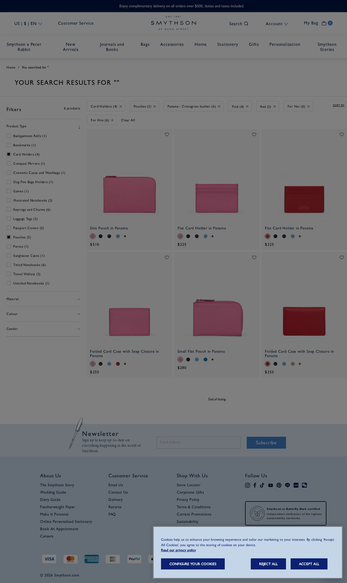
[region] (248, 552)
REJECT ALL (268, 564)
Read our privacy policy (178, 550)
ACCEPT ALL (309, 564)
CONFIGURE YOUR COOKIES (192, 564)
